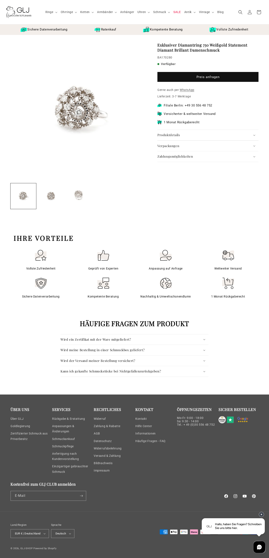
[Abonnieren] (81, 496)
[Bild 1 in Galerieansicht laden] (23, 196)
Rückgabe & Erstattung (68, 418)
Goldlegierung (20, 426)
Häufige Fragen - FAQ (150, 441)
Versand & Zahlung (107, 455)
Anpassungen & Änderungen (63, 428)
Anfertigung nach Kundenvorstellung (65, 456)
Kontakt (141, 418)
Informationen (145, 433)
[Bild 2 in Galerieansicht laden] (51, 196)
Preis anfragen (208, 77)
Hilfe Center (143, 426)
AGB (97, 433)
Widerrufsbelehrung (108, 448)
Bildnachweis (103, 463)
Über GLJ (17, 418)
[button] (51, 12)
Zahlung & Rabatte (107, 426)
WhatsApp (187, 90)
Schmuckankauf (63, 439)
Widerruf (100, 418)
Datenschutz (103, 441)
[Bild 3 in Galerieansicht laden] (79, 196)
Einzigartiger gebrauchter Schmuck (70, 469)
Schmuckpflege (63, 446)
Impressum (101, 470)
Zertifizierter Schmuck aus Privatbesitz (29, 436)
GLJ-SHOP (26, 548)
